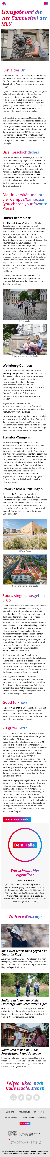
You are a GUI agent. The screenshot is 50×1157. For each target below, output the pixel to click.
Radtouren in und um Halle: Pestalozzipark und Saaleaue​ (21, 1051)
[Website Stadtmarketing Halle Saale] (25, 1141)
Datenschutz (24, 1112)
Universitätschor (10, 658)
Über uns (10, 1112)
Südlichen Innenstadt (21, 505)
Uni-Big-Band (31, 658)
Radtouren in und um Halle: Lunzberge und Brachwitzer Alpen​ (24, 1002)
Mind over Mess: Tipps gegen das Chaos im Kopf (24, 952)
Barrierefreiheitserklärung (34, 1117)
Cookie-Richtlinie (11, 1117)
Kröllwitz (43, 416)
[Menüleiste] (46, 4)
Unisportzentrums (14, 617)
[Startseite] (4, 4)
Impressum (39, 1112)
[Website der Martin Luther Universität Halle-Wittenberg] (25, 1133)
